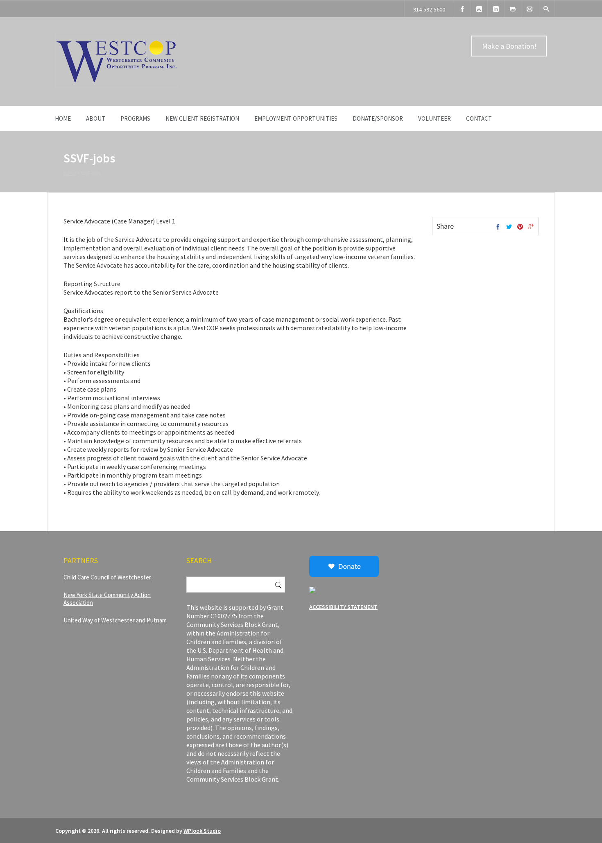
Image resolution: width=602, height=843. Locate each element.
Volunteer (434, 118)
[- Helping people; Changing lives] (116, 86)
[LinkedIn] (496, 8)
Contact (479, 118)
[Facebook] (462, 8)
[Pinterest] (520, 227)
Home (63, 118)
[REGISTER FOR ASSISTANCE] (513, 8)
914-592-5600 (429, 9)
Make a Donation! (509, 46)
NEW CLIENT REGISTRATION (202, 118)
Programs (135, 118)
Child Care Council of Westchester (107, 577)
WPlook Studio (202, 830)
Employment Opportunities (295, 118)
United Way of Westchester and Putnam (115, 620)
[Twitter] (509, 227)
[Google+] (531, 227)
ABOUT (95, 118)
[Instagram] (479, 8)
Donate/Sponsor (378, 118)
